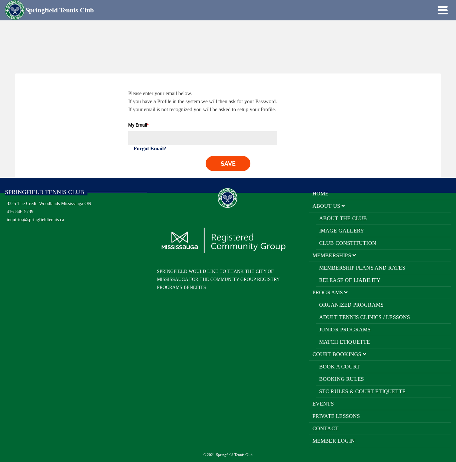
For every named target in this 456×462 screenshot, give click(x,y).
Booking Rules (341, 379)
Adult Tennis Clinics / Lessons (364, 317)
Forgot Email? (150, 148)
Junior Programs (345, 329)
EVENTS (323, 404)
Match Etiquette (344, 342)
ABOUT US (327, 206)
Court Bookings (337, 354)
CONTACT (325, 428)
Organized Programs (351, 305)
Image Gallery (342, 231)
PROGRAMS (328, 292)
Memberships (332, 255)
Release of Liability (350, 280)
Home (320, 193)
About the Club (343, 218)
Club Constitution (347, 243)
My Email (138, 125)
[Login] (431, 10)
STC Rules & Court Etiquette (362, 391)
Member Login (333, 441)
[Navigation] (442, 10)
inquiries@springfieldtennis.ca (35, 219)
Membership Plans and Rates (362, 268)
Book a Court (339, 366)
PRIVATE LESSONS (336, 416)
